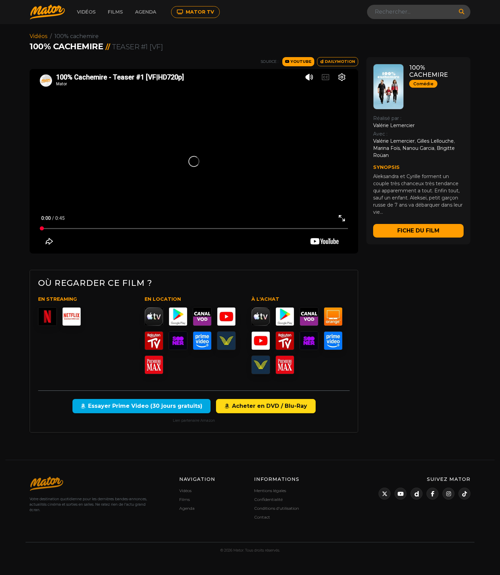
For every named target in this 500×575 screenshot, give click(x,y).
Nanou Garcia (418, 148)
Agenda (145, 12)
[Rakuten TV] (154, 340)
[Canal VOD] (202, 316)
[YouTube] (226, 316)
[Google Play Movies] (178, 316)
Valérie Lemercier (394, 125)
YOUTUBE (300, 61)
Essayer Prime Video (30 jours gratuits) (145, 406)
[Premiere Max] (154, 364)
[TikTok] (464, 494)
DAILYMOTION (339, 61)
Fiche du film (418, 230)
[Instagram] (448, 494)
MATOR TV (199, 12)
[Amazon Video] (202, 340)
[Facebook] (432, 494)
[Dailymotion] (416, 494)
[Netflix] (47, 316)
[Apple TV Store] (154, 316)
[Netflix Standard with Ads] (71, 316)
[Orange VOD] (333, 316)
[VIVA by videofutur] (226, 340)
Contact (262, 517)
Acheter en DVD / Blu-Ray (269, 406)
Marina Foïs (386, 148)
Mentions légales (270, 490)
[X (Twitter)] (384, 494)
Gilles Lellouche (435, 141)
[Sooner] (178, 340)
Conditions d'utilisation (276, 508)
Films (115, 12)
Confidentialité (268, 499)
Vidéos (86, 12)
